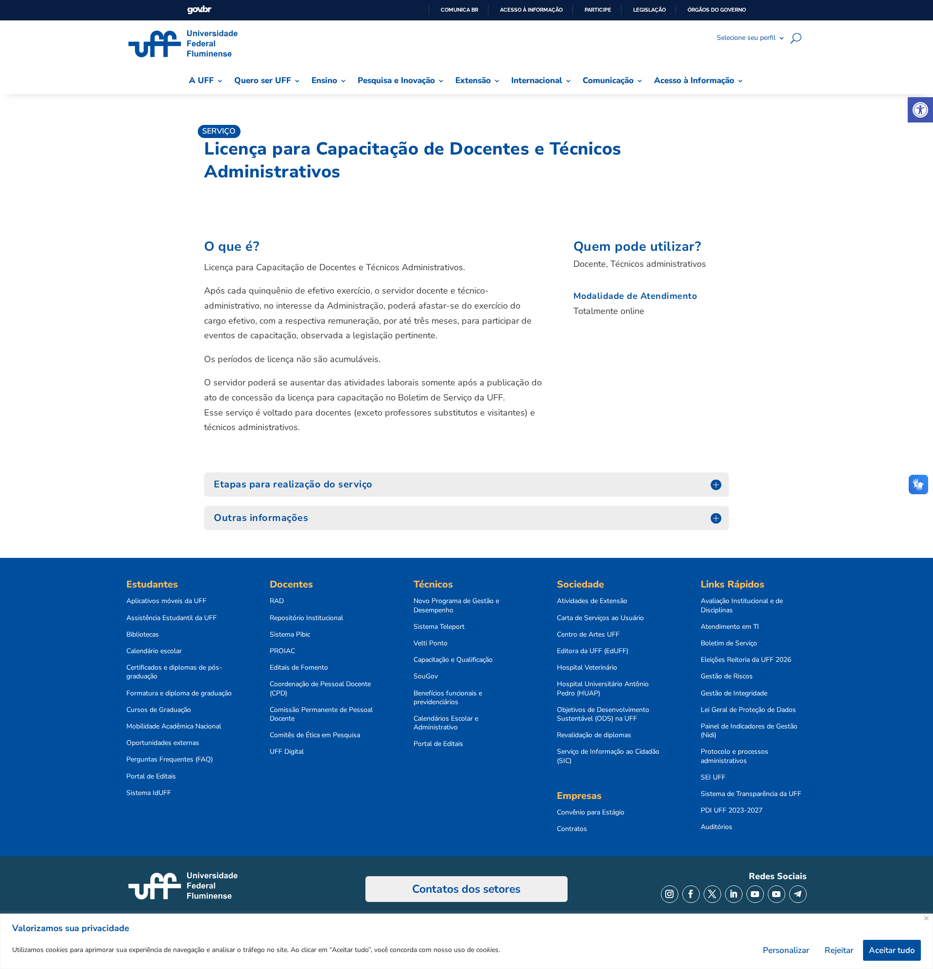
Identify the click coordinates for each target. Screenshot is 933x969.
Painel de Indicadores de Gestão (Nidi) (749, 731)
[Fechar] (926, 918)
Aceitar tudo (892, 950)
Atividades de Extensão (592, 601)
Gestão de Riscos (727, 676)
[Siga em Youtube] (755, 894)
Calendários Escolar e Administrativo (446, 723)
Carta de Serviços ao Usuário (600, 618)
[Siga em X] (712, 894)
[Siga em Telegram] (798, 894)
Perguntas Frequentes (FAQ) (169, 759)
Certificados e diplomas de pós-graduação (174, 672)
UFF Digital (287, 751)
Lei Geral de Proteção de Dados (748, 710)
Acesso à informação (531, 9)
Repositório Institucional (306, 618)
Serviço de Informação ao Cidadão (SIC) (608, 756)
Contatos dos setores (466, 889)
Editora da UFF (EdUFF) (592, 651)
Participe (598, 9)
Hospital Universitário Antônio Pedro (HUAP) (603, 688)
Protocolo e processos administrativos (734, 756)
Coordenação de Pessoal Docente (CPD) (320, 688)
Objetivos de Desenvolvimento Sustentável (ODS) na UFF (603, 714)
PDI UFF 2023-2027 (731, 810)
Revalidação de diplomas (594, 735)
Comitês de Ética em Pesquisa (315, 735)
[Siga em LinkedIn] (734, 894)
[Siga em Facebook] (691, 894)
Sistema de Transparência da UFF (751, 794)
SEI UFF (713, 777)
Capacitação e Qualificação (453, 660)
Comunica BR (459, 9)
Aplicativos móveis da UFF (166, 601)
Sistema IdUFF (148, 793)
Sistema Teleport (439, 627)
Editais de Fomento (299, 667)
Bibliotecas (142, 634)
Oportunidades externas (162, 743)
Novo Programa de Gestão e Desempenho (456, 605)
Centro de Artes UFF (588, 634)
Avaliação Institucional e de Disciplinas (742, 605)
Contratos (572, 829)
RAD (277, 601)
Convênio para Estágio (590, 812)
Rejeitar (839, 950)
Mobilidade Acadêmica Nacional (173, 726)
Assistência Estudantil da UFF (171, 618)
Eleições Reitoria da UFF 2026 (746, 660)
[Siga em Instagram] (669, 894)
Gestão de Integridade (734, 693)
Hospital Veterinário (587, 667)
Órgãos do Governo (717, 9)
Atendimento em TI (730, 627)
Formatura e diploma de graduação (179, 693)
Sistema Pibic (290, 634)
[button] (920, 109)
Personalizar (786, 950)
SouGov (426, 676)
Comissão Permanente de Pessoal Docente (321, 714)
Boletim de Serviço (729, 643)
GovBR (199, 10)
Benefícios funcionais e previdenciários (448, 698)
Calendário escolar (154, 651)
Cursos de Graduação (158, 710)
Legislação (649, 9)
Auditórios (716, 827)
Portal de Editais (151, 776)
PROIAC (282, 651)
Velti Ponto (431, 643)
